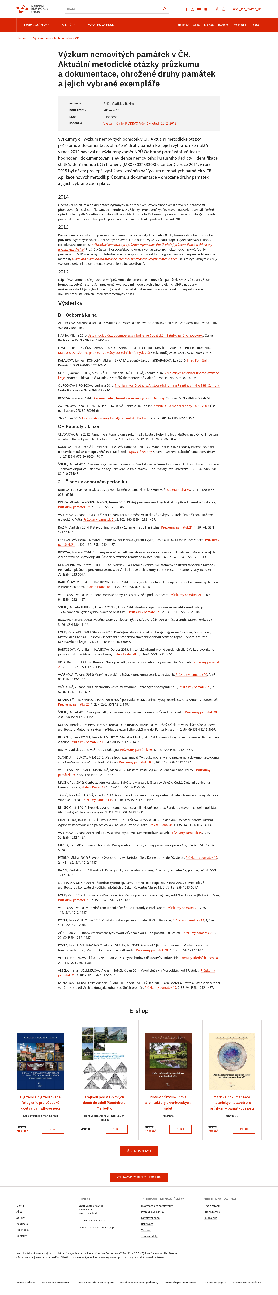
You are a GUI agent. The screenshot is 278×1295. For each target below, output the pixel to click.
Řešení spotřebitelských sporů (96, 1282)
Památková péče (100, 25)
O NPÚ (66, 25)
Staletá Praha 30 (178, 489)
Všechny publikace (139, 1151)
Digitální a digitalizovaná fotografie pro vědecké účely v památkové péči (40, 1102)
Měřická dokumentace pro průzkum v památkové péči (128, 244)
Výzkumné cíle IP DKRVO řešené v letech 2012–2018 (139, 123)
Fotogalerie (210, 1218)
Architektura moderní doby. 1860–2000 (181, 406)
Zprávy (20, 1217)
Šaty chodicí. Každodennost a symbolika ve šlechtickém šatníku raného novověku (145, 335)
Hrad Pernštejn (197, 360)
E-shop (209, 25)
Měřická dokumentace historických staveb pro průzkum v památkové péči (232, 1102)
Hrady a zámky (35, 25)
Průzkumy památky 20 (73, 704)
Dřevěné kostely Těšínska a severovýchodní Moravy (128, 398)
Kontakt (256, 25)
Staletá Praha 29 (124, 654)
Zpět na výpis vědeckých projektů (139, 1177)
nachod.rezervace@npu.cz (103, 1227)
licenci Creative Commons (102, 1253)
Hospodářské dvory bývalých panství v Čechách (115, 418)
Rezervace (147, 1224)
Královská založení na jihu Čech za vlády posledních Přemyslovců (104, 352)
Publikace (22, 1223)
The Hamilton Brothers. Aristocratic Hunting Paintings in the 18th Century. (167, 385)
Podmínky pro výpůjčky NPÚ (182, 1282)
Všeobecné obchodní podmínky (139, 1282)
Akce (196, 25)
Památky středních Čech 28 (198, 958)
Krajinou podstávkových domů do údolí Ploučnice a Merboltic (104, 1102)
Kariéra (223, 25)
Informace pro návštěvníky (157, 1205)
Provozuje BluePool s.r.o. (247, 1282)
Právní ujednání (25, 1282)
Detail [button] (53, 1129)
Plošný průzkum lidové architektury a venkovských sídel (168, 1102)
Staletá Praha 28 (93, 787)
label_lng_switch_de (247, 9)
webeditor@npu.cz (216, 1282)
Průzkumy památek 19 (74, 507)
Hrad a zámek (212, 1205)
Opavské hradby (140, 451)
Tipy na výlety (149, 1236)
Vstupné (146, 1230)
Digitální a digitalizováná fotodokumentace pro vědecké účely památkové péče (124, 259)
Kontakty (21, 1235)
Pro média (239, 25)
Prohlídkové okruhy (152, 1211)
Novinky (183, 25)
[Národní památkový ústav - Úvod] (32, 9)
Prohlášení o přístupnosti (56, 1282)
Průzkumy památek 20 (191, 674)
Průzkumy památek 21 (99, 519)
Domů (20, 1205)
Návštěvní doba (150, 1218)
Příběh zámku (212, 1211)
